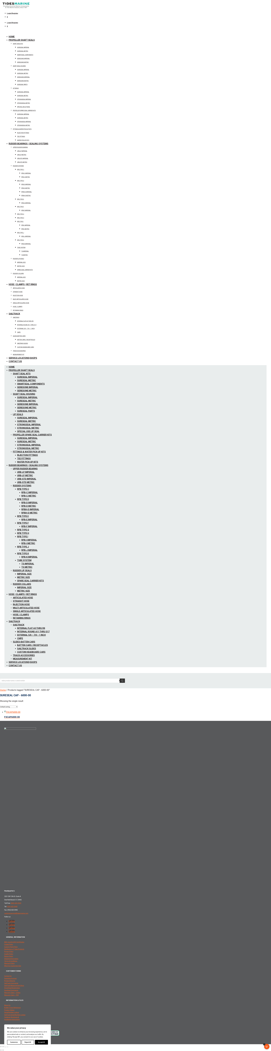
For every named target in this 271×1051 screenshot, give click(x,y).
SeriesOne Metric (23, 81)
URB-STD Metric (22, 162)
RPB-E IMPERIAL (26, 203)
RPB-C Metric (25, 177)
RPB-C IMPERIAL (26, 173)
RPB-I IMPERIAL (25, 225)
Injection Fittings (23, 133)
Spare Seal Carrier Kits (25, 270)
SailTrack (14, 313)
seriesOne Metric (23, 62)
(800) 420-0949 (16, 903)
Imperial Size (21, 262)
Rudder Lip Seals (18, 258)
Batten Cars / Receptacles (26, 339)
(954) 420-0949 (12, 906)
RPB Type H (20, 218)
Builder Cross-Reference (12, 1007)
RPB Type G (20, 214)
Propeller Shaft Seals (22, 40)
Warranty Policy (9, 963)
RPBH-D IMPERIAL (26, 192)
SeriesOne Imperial (23, 77)
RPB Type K (20, 240)
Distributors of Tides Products (14, 949)
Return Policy (8, 956)
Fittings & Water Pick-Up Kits (22, 129)
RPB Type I (20, 221)
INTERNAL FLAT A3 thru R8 (25, 321)
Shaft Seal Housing (19, 66)
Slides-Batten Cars (19, 336)
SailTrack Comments (11, 983)
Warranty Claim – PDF (11, 995)
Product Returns (9, 981)
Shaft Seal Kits (18, 43)
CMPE (19, 332)
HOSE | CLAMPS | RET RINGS (23, 284)
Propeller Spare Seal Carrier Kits (24, 110)
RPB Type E (20, 199)
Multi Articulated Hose (20, 299)
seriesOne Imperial (23, 58)
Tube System (21, 247)
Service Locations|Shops (23, 358)
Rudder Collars (18, 273)
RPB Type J (20, 232)
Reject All (28, 1042)
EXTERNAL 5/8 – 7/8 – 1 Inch (26, 328)
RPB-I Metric (25, 229)
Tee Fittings (21, 136)
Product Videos (9, 1010)
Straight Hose (17, 291)
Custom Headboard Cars (25, 347)
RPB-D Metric (25, 188)
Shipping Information (11, 959)
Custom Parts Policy (11, 947)
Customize (14, 1042)
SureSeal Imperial (23, 47)
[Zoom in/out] (1, 1046)
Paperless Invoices (10, 978)
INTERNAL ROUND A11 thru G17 (27, 325)
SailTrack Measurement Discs (14, 985)
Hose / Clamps (17, 306)
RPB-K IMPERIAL (26, 244)
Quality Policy (8, 954)
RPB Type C (20, 169)
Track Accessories (19, 351)
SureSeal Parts (22, 84)
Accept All (41, 1042)
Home (12, 36)
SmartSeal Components (25, 55)
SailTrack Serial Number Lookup (14, 1015)
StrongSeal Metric (23, 103)
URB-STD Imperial (22, 158)
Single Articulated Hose (21, 303)
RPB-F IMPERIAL (26, 210)
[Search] (122, 681)
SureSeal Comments (11, 990)
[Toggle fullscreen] (3, 1046)
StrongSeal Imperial (24, 99)
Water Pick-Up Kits (23, 140)
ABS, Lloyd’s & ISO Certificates (14, 942)
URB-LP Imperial (22, 151)
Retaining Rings (18, 310)
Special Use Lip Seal (23, 107)
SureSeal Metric (22, 51)
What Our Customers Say (12, 966)
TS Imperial (25, 251)
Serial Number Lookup (11, 1012)
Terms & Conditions (10, 961)
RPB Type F (20, 206)
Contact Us (15, 361)
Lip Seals (16, 88)
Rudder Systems (18, 166)
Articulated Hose (19, 288)
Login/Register (12, 13)
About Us (7, 1005)
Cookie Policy (8, 944)
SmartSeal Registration (12, 988)
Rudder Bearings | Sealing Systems (28, 143)
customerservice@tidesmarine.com (16, 913)
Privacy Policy (8, 951)
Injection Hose (18, 295)
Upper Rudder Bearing (20, 147)
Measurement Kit (18, 354)
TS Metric (24, 255)
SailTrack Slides (22, 343)
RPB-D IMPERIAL (26, 184)
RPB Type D (20, 180)
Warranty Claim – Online (12, 993)
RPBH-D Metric (26, 195)
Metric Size (21, 266)
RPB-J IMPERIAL (26, 236)
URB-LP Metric (21, 154)
